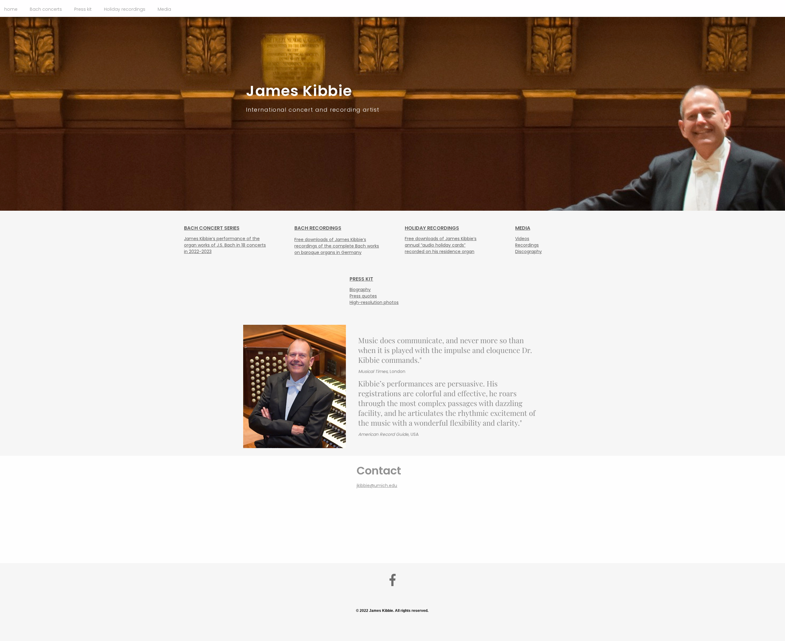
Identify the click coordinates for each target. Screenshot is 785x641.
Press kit (83, 9)
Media (164, 9)
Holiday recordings (124, 9)
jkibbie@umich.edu (377, 485)
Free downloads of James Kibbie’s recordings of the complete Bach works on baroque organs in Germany (336, 245)
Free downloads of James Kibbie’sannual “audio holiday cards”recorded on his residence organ (441, 245)
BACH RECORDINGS (317, 228)
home (10, 9)
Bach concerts (46, 9)
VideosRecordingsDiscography (528, 245)
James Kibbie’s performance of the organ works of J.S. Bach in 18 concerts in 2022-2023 (225, 245)
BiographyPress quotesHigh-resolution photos (374, 295)
